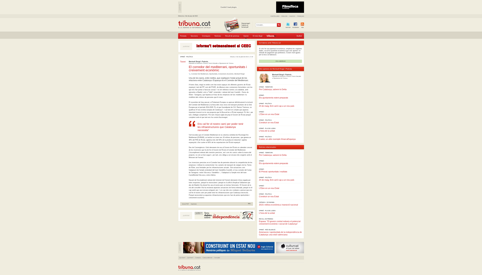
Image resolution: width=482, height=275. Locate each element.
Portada (183, 36)
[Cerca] (279, 25)
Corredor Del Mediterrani (199, 74)
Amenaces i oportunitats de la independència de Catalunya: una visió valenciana (280, 233)
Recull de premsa (232, 36)
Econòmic (230, 74)
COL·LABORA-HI (280, 61)
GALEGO (292, 16)
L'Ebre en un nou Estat (269, 114)
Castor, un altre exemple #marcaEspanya (277, 139)
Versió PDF (185, 204)
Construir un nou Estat (269, 122)
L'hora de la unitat (267, 131)
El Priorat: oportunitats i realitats (273, 172)
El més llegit (257, 36)
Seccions (194, 36)
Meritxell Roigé (239, 74)
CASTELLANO (275, 16)
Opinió (246, 36)
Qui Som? (182, 257)
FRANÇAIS (300, 16)
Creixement (222, 74)
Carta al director (207, 257)
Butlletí (299, 36)
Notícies (218, 36)
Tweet (183, 62)
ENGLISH (284, 16)
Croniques (206, 36)
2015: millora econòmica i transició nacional (278, 205)
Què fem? (190, 257)
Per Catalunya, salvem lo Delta (273, 89)
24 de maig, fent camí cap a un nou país (276, 106)
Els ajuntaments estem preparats (273, 98)
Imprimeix (194, 204)
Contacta (198, 257)
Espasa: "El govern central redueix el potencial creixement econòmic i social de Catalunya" (279, 222)
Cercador (217, 257)
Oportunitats (213, 74)
